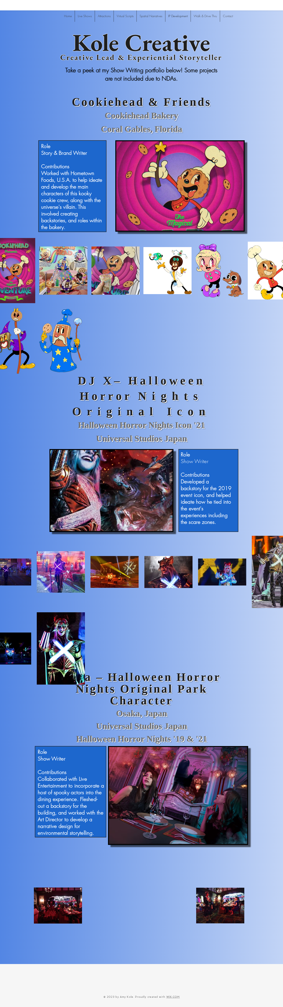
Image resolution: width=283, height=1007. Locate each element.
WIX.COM (173, 996)
